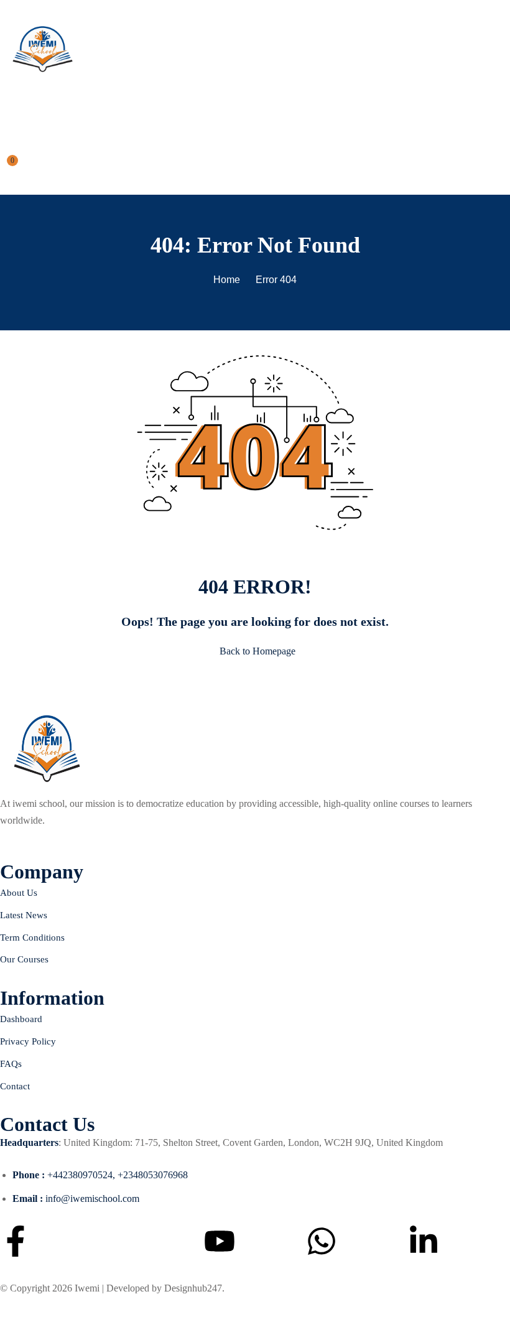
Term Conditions (32, 937)
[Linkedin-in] (423, 1241)
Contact (15, 1086)
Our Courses (24, 959)
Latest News (23, 915)
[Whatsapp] (321, 1241)
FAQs (11, 1064)
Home (226, 279)
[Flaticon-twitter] (117, 1241)
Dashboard (21, 1019)
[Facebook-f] (15, 1241)
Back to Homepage (257, 651)
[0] (4, 167)
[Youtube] (219, 1241)
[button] (5, 109)
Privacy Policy (28, 1041)
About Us (18, 893)
